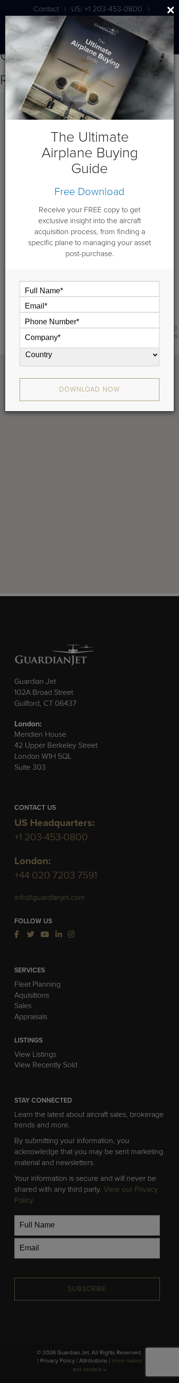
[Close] (170, 10)
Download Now (89, 389)
